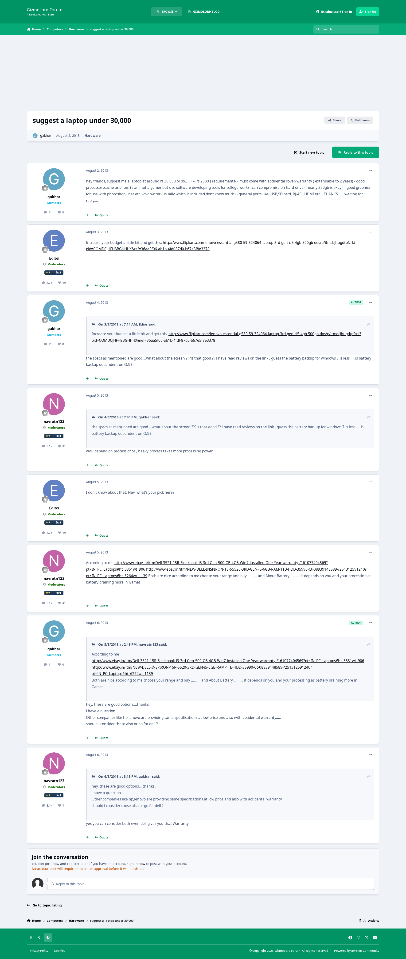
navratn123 (54, 421)
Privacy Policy (39, 951)
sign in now (136, 863)
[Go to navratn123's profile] (54, 404)
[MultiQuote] (87, 215)
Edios (54, 258)
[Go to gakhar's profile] (35, 135)
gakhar (45, 135)
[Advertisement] (203, 73)
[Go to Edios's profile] (54, 241)
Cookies (59, 951)
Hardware (93, 135)
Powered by (356, 951)
